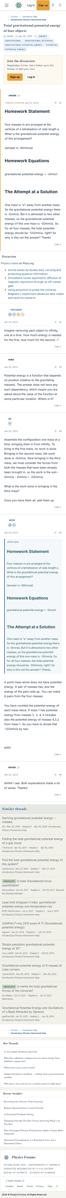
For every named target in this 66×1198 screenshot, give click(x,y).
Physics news (9, 263)
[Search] (60, 5)
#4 (60, 431)
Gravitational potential (39, 40)
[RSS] (57, 1186)
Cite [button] (56, 244)
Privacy (40, 1186)
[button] (55, 103)
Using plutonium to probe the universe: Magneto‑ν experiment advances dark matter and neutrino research (36, 293)
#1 (60, 102)
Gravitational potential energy (23, 45)
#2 (60, 322)
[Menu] (6, 5)
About (20, 1186)
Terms (29, 1186)
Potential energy (15, 49)
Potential (52, 45)
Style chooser (15, 1180)
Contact (9, 1186)
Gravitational (13, 40)
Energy (43, 36)
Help (50, 1186)
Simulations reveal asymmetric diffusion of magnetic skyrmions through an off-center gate (34, 282)
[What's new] (53, 5)
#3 (60, 367)
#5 (60, 532)
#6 (60, 774)
